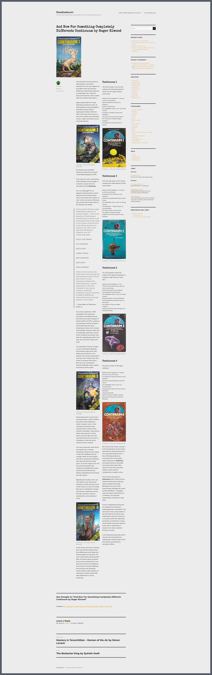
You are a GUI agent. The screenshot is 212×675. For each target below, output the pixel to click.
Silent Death (135, 141)
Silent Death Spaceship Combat (129, 13)
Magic (133, 129)
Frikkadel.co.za (135, 175)
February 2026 (136, 82)
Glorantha (135, 125)
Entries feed (135, 156)
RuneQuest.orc (64, 12)
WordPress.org (136, 160)
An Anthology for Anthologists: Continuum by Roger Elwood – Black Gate (87, 606)
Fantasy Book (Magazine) (138, 46)
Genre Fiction (60, 91)
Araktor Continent (137, 109)
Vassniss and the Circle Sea (139, 142)
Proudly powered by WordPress (74, 667)
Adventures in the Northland (140, 41)
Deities (134, 115)
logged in (67, 623)
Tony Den (58, 86)
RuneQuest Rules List (137, 189)
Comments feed (136, 158)
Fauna (133, 116)
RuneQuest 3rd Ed (137, 139)
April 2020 (135, 94)
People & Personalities (138, 135)
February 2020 (136, 97)
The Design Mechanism (137, 184)
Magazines (135, 127)
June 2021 (134, 90)
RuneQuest (135, 137)
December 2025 (136, 84)
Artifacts (134, 113)
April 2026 (135, 80)
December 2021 (136, 89)
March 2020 (135, 96)
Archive (134, 111)
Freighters (135, 51)
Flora (133, 118)
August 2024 (135, 87)
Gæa (133, 122)
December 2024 (136, 85)
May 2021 (134, 92)
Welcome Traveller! (137, 213)
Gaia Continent (136, 120)
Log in (134, 154)
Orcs (133, 130)
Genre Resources (150, 13)
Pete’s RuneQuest (135, 196)
